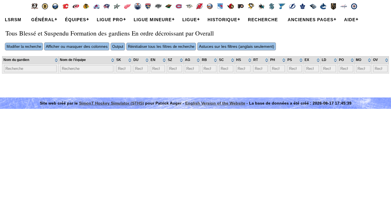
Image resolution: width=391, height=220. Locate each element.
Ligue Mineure (153, 19)
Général (42, 19)
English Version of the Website (215, 103)
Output (117, 46)
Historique (222, 19)
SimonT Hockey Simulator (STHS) (111, 103)
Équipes (75, 19)
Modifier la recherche (24, 46)
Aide (350, 19)
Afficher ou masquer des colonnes (77, 46)
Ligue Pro (110, 19)
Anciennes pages (310, 19)
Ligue (189, 19)
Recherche (263, 19)
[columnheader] (30, 60)
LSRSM (13, 19)
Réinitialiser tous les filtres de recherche (161, 46)
